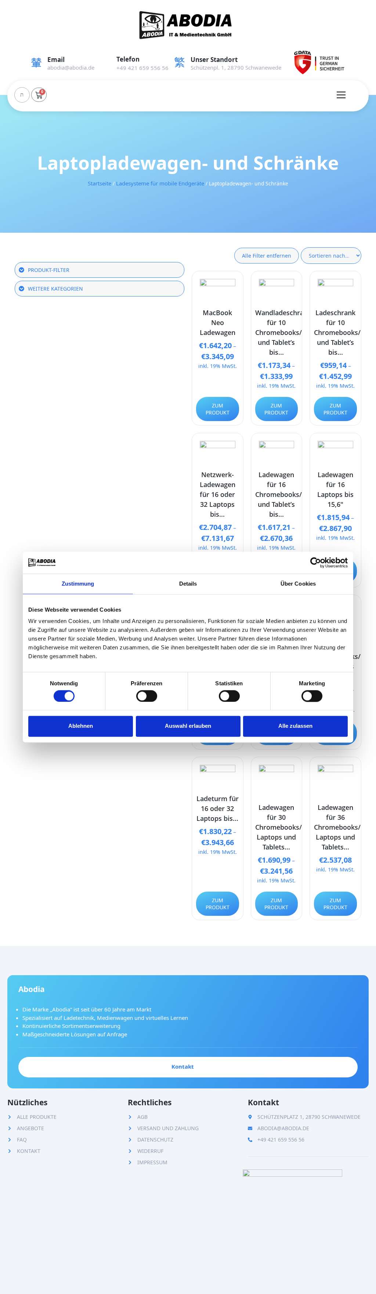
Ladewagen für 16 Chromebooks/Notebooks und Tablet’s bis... (295, 494)
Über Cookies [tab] (298, 583)
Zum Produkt (217, 409)
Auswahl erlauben (188, 726)
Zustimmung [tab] (78, 583)
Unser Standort (214, 59)
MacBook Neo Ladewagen (217, 322)
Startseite (99, 183)
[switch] (146, 696)
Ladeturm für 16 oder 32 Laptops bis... (217, 808)
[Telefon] (105, 62)
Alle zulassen (295, 726)
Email (56, 59)
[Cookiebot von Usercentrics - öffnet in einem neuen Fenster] (315, 562)
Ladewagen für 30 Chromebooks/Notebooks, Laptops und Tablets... (296, 827)
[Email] (36, 62)
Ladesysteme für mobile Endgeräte (160, 183)
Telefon (128, 59)
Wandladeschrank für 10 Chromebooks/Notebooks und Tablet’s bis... (295, 332)
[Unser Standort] (179, 62)
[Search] (21, 95)
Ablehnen (80, 726)
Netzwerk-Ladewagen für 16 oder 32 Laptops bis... (217, 494)
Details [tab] (188, 583)
